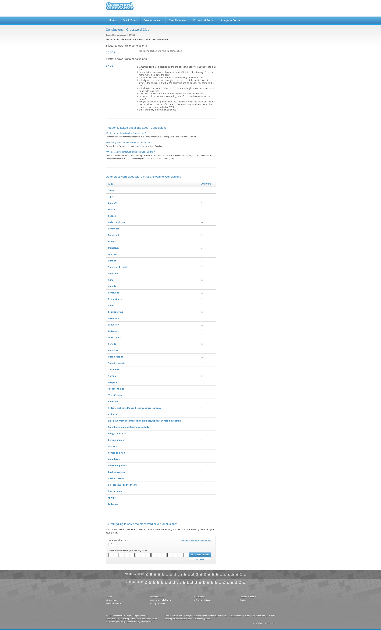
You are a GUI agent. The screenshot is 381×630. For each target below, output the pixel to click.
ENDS (109, 65)
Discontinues (115, 299)
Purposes (113, 350)
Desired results (116, 478)
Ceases (112, 215)
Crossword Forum (203, 20)
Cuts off (112, 203)
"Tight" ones (115, 395)
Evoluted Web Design (117, 621)
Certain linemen (116, 440)
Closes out (113, 446)
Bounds (112, 286)
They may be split (117, 267)
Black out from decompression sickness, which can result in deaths (144, 420)
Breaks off (113, 235)
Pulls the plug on (117, 222)
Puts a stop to (115, 356)
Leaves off (113, 324)
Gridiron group (116, 311)
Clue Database (177, 20)
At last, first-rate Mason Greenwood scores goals (134, 407)
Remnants (113, 228)
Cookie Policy (269, 623)
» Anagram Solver (157, 603)
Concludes (113, 292)
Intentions (113, 318)
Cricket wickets (116, 472)
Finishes (112, 209)
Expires (112, 241)
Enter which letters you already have (127, 550)
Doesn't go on (115, 491)
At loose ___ (114, 414)
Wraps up (113, 382)
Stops (111, 190)
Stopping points (116, 363)
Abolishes (113, 401)
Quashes (112, 254)
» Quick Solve (111, 600)
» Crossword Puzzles (247, 596)
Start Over (200, 559)
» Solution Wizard (113, 603)
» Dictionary (199, 596)
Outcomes (113, 331)
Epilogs (112, 497)
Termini (112, 375)
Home (112, 20)
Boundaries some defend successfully (128, 427)
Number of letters (118, 540)
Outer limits (114, 337)
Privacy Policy (256, 623)
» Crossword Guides (202, 600)
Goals (111, 305)
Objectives (114, 247)
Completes (114, 459)
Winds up (113, 273)
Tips (110, 196)
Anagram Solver (230, 20)
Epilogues (113, 504)
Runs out (113, 260)
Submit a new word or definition (197, 541)
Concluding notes (117, 465)
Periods (112, 343)
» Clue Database (157, 596)
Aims (110, 279)
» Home (109, 596)
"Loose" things (116, 388)
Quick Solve (130, 20)
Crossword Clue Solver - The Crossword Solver (120, 7)
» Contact (243, 600)
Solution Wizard (152, 20)
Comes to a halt (116, 452)
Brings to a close (117, 433)
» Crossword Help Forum (160, 600)
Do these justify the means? (123, 484)
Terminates (114, 369)
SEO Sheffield (146, 621)
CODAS (110, 52)
